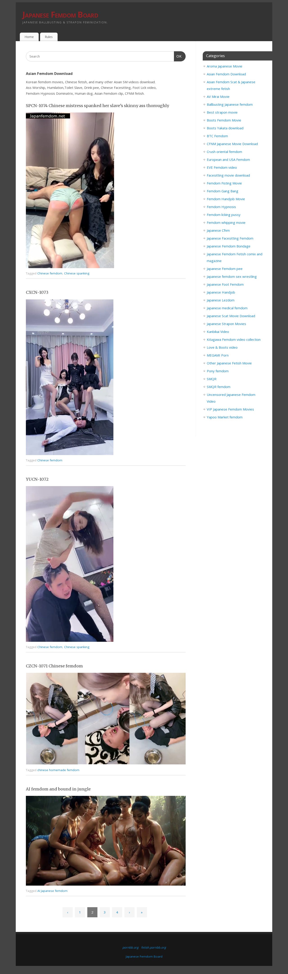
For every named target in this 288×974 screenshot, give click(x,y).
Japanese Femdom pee (225, 268)
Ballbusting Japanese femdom (230, 104)
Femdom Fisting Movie (224, 183)
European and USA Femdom (228, 159)
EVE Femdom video (222, 167)
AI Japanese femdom (52, 891)
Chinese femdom (49, 273)
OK (178, 56)
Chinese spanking (76, 273)
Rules (49, 37)
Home (29, 37)
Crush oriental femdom (224, 151)
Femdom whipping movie (226, 222)
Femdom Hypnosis (221, 206)
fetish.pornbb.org (153, 947)
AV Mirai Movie (218, 96)
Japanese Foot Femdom (225, 284)
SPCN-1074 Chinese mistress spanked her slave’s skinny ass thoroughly (97, 105)
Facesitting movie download (228, 175)
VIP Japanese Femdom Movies (230, 409)
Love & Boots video (222, 347)
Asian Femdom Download (226, 74)
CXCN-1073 (37, 292)
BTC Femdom (217, 136)
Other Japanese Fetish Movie (229, 363)
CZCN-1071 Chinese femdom (54, 666)
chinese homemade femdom (58, 770)
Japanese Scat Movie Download (231, 316)
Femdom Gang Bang (222, 191)
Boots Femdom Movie (224, 120)
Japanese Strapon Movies (226, 323)
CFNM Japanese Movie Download (232, 143)
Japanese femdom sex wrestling (232, 276)
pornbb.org (130, 947)
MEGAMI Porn (218, 355)
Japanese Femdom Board (60, 14)
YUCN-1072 (37, 479)
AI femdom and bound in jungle (58, 789)
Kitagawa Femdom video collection (234, 339)
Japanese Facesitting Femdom (230, 238)
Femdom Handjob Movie (226, 199)
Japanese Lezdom (220, 300)
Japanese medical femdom (227, 308)
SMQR (211, 379)
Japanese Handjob (221, 292)
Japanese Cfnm (218, 230)
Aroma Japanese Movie (224, 66)
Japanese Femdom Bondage (228, 246)
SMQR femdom (218, 386)
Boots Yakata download (225, 128)
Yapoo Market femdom (225, 417)
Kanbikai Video (218, 331)
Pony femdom (218, 371)
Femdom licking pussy (224, 214)
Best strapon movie (222, 112)
